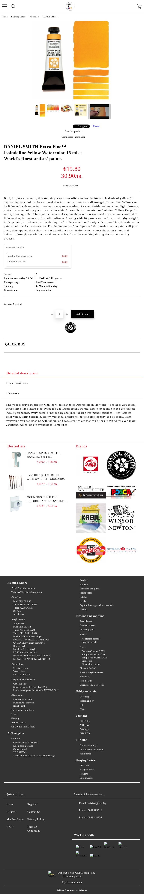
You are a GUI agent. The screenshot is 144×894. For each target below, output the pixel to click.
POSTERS (85, 721)
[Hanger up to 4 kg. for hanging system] (16, 459)
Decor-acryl (19, 646)
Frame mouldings (88, 745)
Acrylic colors (18, 619)
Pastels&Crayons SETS (93, 651)
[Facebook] (79, 825)
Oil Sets (17, 611)
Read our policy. (72, 876)
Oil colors (16, 597)
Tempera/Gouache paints (23, 679)
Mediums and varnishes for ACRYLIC (32, 655)
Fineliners (84, 676)
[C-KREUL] (91, 518)
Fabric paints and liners (22, 710)
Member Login (15, 819)
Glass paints (17, 695)
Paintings (81, 715)
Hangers (84, 773)
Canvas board (20, 749)
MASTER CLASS (22, 601)
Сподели (83, 126)
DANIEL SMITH (50, 17)
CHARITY (85, 733)
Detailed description (22, 373)
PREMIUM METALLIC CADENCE (31, 639)
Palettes (83, 597)
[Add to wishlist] (134, 302)
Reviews (12, 393)
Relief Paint (19, 706)
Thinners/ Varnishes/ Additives (26, 592)
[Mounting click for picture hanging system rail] (16, 503)
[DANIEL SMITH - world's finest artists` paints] (121, 465)
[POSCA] (121, 492)
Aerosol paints (18, 722)
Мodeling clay (87, 701)
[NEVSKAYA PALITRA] (121, 550)
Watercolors (34, 17)
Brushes (84, 580)
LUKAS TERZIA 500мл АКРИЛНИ (31, 659)
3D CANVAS (20, 752)
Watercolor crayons (91, 664)
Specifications (17, 383)
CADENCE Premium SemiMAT (29, 643)
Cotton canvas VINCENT (25, 742)
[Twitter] (87, 825)
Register (32, 804)
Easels (83, 601)
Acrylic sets (19, 623)
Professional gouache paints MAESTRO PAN (35, 690)
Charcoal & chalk (88, 668)
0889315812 (95, 810)
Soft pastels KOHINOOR (94, 657)
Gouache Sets (20, 683)
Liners (14, 714)
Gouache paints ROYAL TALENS (30, 687)
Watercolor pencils (91, 638)
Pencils (83, 634)
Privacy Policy (35, 819)
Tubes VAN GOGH (23, 608)
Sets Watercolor (21, 668)
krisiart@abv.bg (97, 803)
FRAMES (81, 740)
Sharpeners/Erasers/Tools (92, 685)
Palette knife (86, 592)
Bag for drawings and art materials (97, 605)
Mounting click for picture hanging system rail (45, 499)
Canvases (16, 738)
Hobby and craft (86, 691)
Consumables (86, 778)
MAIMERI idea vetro (23, 702)
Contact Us (33, 812)
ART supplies (16, 733)
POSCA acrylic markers (23, 588)
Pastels (83, 647)
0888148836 (95, 817)
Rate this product (73, 131)
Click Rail (84, 765)
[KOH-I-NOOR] (91, 550)
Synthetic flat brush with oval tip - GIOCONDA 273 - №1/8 (45, 477)
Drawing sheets (87, 625)
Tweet (96, 126)
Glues (82, 709)
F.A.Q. (10, 827)
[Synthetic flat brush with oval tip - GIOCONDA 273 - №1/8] (16, 481)
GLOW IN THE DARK (23, 726)
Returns (11, 812)
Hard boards (86, 680)
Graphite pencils (90, 642)
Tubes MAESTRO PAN (25, 604)
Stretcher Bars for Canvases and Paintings (34, 755)
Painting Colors (18, 17)
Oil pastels (87, 661)
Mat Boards (85, 753)
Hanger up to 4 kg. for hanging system (44, 455)
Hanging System (86, 760)
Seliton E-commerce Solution (72, 890)
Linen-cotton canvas (23, 746)
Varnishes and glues (89, 588)
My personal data (72, 882)
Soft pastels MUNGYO (93, 654)
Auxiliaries (18, 614)
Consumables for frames (92, 749)
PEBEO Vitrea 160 (22, 699)
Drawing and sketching (90, 616)
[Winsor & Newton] (121, 518)
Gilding (15, 718)
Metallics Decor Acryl (24, 649)
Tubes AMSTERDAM (24, 630)
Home (5, 17)
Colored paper (87, 629)
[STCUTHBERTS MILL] (91, 492)
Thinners (84, 584)
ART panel (85, 725)
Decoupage (85, 696)
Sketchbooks (86, 621)
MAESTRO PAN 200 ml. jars (28, 636)
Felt (81, 705)
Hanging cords (87, 769)
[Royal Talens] (91, 466)
